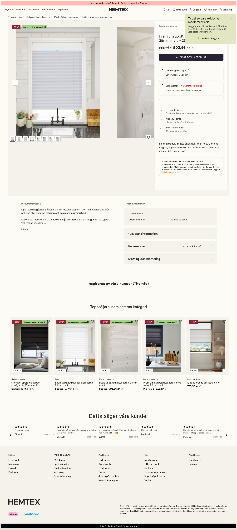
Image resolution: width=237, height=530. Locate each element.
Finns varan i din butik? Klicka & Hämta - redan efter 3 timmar (118, 3)
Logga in (216, 170)
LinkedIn (13, 468)
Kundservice (151, 460)
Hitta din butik (151, 464)
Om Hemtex (105, 468)
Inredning (59, 472)
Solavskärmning (15, 17)
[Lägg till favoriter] (148, 137)
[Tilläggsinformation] (192, 48)
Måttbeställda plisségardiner (66, 17)
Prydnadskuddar (63, 468)
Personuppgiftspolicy (156, 472)
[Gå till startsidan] (118, 9)
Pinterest (13, 472)
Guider (147, 480)
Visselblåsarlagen (108, 480)
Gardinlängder (61, 464)
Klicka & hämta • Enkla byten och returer (118, 526)
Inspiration (62, 9)
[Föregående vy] (15, 83)
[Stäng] (231, 18)
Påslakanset (60, 460)
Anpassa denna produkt (191, 57)
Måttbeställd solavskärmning (38, 17)
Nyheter (9, 9)
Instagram (14, 464)
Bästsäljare (34, 9)
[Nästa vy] (148, 83)
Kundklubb (105, 464)
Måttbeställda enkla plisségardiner (97, 17)
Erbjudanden (48, 9)
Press (101, 472)
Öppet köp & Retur (154, 476)
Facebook (13, 460)
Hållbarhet (104, 460)
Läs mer (25, 229)
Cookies (148, 468)
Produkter (21, 9)
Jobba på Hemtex (109, 476)
